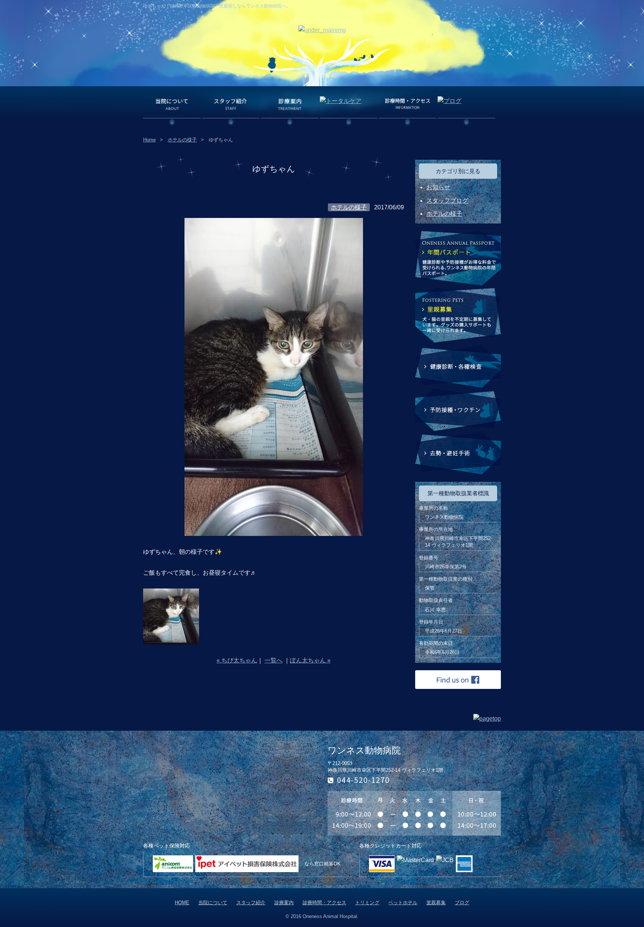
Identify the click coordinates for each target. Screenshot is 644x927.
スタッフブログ (447, 200)
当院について (212, 902)
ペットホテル (402, 902)
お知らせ (438, 187)
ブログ (462, 902)
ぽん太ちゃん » (310, 660)
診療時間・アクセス (324, 902)
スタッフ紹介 (250, 902)
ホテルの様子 (182, 140)
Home (149, 140)
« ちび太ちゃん (237, 660)
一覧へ (273, 660)
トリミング (367, 902)
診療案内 (284, 902)
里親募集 (436, 902)
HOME (182, 902)
